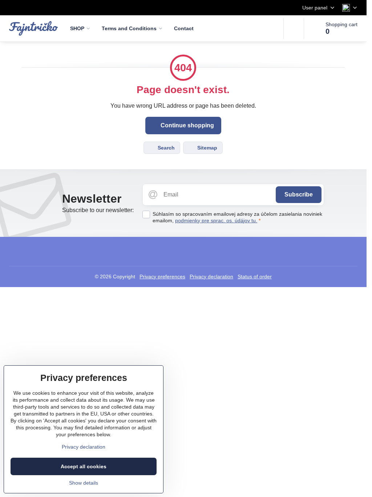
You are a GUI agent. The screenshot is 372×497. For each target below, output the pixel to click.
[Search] (294, 28)
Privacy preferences (162, 276)
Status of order (255, 276)
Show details (83, 483)
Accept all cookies (83, 466)
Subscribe (298, 194)
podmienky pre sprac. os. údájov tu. (216, 220)
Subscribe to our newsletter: (98, 210)
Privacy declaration (211, 276)
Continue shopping (186, 125)
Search (165, 148)
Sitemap (206, 148)
